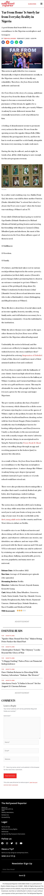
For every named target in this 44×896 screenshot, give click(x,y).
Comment (7, 716)
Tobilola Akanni (10, 38)
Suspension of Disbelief (32, 356)
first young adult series (11, 520)
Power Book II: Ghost (32, 443)
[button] (3, 42)
